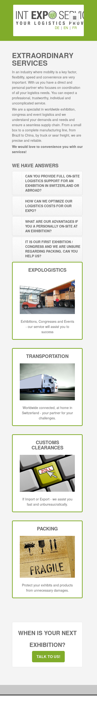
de (57, 27)
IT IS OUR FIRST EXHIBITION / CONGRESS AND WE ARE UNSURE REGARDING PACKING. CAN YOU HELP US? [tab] (52, 248)
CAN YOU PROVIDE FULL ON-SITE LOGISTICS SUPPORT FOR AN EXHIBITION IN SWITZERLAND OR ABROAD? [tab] (52, 183)
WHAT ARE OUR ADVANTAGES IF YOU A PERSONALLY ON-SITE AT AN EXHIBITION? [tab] (51, 226)
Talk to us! (48, 656)
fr (74, 27)
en (66, 27)
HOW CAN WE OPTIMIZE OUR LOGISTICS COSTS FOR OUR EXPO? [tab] (48, 206)
